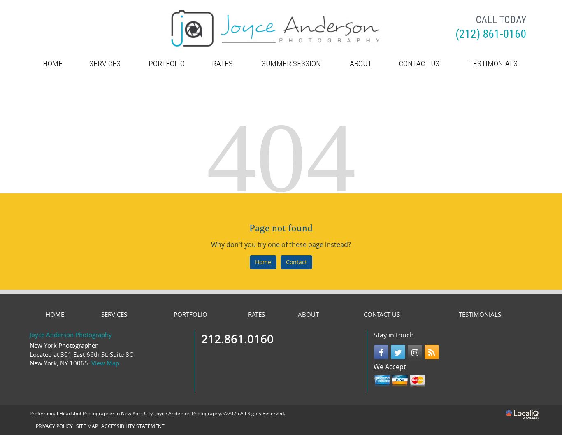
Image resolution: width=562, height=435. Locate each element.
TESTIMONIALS (493, 63)
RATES (222, 63)
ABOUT (361, 63)
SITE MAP (87, 426)
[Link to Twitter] (398, 352)
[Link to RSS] (432, 352)
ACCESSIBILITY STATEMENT (133, 426)
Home (263, 262)
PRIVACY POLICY (54, 426)
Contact (296, 262)
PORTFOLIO (167, 63)
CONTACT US (419, 63)
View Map (105, 363)
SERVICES (105, 63)
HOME (53, 63)
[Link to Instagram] (415, 352)
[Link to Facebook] (381, 352)
